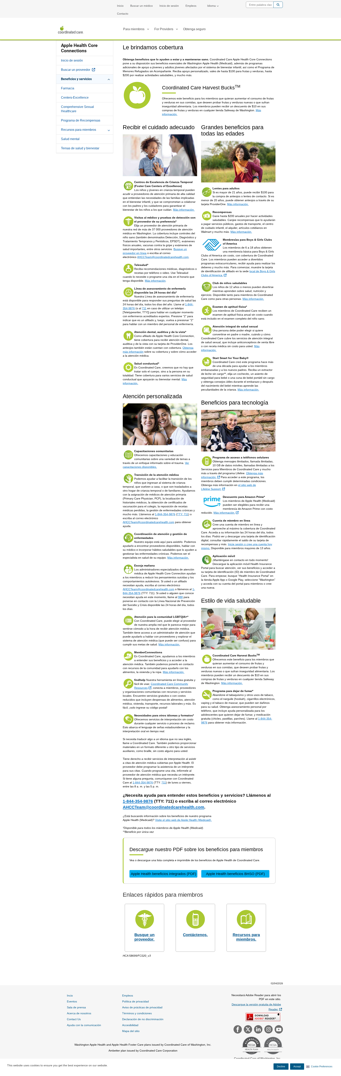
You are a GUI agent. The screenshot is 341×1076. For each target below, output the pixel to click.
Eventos (72, 1001)
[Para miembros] (148, 30)
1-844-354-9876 (165, 514)
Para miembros (133, 29)
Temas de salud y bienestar (80, 148)
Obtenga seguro (194, 29)
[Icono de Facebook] (237, 1030)
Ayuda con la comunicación (84, 1025)
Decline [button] (281, 1066)
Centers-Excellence (75, 97)
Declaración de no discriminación (142, 1019)
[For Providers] (176, 30)
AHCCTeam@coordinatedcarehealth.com (163, 257)
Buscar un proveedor (87, 69)
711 (144, 308)
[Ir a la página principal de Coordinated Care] (71, 30)
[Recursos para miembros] (108, 129)
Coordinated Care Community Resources (161, 685)
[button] (319, 1066)
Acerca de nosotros (79, 1013)
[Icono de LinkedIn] (257, 1030)
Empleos (190, 5)
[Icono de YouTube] (278, 1030)
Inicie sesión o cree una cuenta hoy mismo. (236, 546)
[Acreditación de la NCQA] (251, 1046)
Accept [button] (297, 1066)
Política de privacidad (135, 1001)
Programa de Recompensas (80, 120)
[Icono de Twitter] (247, 1030)
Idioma (211, 5)
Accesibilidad (130, 1025)
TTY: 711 (182, 514)
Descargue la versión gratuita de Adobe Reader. (257, 1007)
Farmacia (67, 88)
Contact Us (74, 1019)
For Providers (163, 29)
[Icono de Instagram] (268, 1030)
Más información (155, 280)
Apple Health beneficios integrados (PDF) (163, 874)
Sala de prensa (76, 1007)
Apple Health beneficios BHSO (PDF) (235, 874)
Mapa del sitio (131, 1031)
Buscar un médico (141, 5)
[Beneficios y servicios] (108, 79)
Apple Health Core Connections (79, 48)
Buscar (278, 5)
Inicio (120, 5)
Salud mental (70, 139)
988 (180, 597)
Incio (70, 995)
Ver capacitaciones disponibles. (156, 464)
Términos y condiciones (137, 1013)
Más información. (184, 209)
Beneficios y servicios (76, 79)
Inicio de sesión (169, 5)
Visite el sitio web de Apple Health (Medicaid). (183, 820)
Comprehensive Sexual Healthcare (77, 109)
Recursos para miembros (78, 129)
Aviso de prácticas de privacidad (142, 1007)
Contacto (122, 13)
